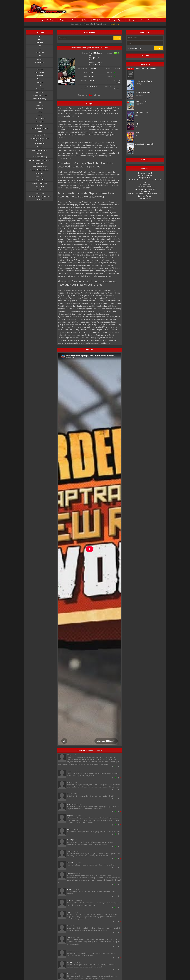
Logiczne (134, 20)
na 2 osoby (39, 105)
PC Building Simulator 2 (143, 81)
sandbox (39, 132)
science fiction (39, 62)
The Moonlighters (39, 186)
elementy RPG (40, 122)
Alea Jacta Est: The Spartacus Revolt (40, 196)
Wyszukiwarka (88, 24)
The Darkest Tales (142, 112)
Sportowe (102, 20)
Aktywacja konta (101, 24)
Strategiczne (52, 20)
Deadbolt (40, 200)
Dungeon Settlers (145, 198)
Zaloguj (159, 48)
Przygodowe (64, 20)
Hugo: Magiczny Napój (40, 157)
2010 (95, 86)
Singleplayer (40, 92)
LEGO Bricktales (141, 101)
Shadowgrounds (40, 144)
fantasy (39, 59)
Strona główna (76, 24)
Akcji (39, 39)
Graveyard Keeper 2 (145, 173)
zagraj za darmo (39, 118)
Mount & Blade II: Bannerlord (145, 69)
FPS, (91, 60)
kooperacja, (97, 62)
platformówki (40, 109)
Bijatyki (87, 20)
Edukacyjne (76, 20)
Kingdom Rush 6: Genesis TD (144, 189)
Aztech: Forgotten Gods (39, 150)
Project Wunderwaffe (143, 92)
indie (39, 36)
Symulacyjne (123, 20)
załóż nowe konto (136, 48)
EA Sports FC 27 (145, 177)
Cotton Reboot (39, 176)
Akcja (42, 20)
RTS (40, 85)
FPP (40, 46)
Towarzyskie (145, 20)
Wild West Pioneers (145, 175)
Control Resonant (145, 191)
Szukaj (117, 38)
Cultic (137, 124)
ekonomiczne (40, 89)
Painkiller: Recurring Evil (39, 183)
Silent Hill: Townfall (145, 187)
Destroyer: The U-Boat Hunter (39, 170)
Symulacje (40, 82)
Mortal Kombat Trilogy (40, 167)
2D (40, 49)
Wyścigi (112, 20)
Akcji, (91, 53)
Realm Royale (40, 193)
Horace (39, 147)
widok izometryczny (39, 99)
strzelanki (40, 76)
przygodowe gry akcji (40, 95)
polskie (39, 112)
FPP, (95, 53)
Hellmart (39, 153)
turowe (39, 79)
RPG (94, 20)
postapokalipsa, (94, 57)
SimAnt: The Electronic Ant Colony (39, 160)
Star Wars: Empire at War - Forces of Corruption (40, 139)
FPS (40, 102)
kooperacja (39, 69)
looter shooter (94, 64)
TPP (40, 56)
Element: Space (39, 163)
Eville (137, 133)
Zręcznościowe (39, 72)
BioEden (39, 190)
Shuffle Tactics (39, 173)
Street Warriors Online (40, 135)
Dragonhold (40, 180)
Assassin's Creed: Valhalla (144, 144)
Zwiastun (89, 350)
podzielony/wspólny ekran (39, 128)
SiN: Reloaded (145, 184)
